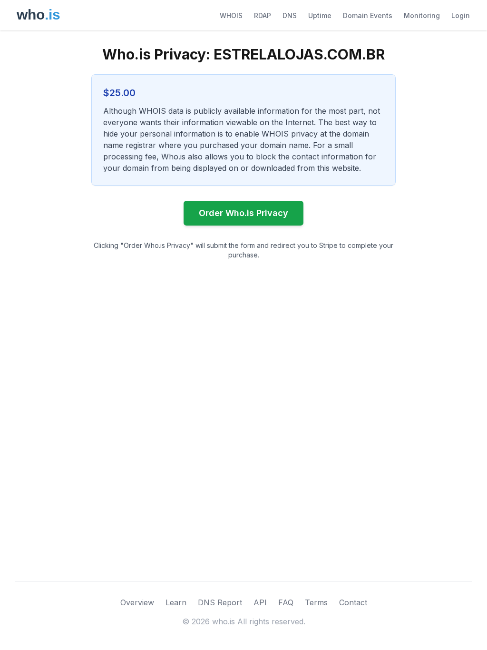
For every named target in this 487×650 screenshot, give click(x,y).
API (260, 602)
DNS (289, 15)
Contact (353, 602)
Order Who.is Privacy (243, 213)
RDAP (262, 15)
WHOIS (231, 15)
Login (460, 15)
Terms (316, 602)
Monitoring (422, 15)
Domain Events (367, 15)
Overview (137, 602)
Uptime (319, 15)
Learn (176, 602)
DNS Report (220, 602)
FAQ (285, 602)
